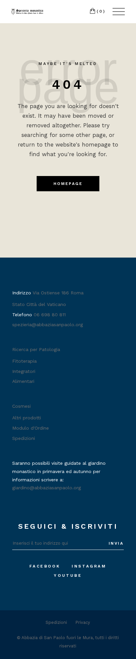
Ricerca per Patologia (36, 349)
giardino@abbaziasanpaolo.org (46, 487)
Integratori (23, 371)
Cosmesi (21, 406)
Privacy (82, 622)
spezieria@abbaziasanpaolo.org (47, 324)
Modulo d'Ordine (30, 428)
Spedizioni (23, 438)
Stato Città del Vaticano (39, 304)
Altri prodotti (26, 417)
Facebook (44, 566)
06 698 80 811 (50, 314)
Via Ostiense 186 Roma (58, 292)
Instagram (89, 566)
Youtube (68, 575)
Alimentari (23, 381)
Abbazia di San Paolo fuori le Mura (57, 637)
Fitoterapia (24, 361)
